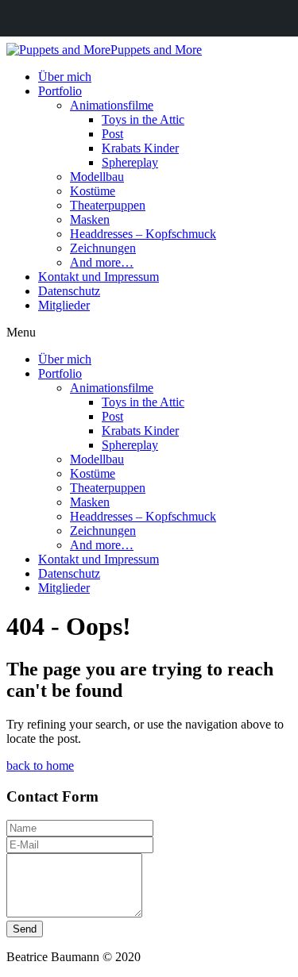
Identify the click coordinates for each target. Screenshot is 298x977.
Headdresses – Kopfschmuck (143, 233)
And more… (102, 262)
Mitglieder (64, 305)
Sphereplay (130, 162)
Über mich (64, 76)
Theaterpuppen (107, 205)
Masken (90, 219)
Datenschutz (69, 291)
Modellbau (97, 176)
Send (25, 929)
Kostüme (92, 191)
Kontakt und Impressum (98, 276)
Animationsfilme (111, 105)
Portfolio (60, 91)
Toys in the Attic (143, 119)
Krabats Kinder (140, 148)
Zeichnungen (103, 248)
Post (112, 133)
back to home (40, 765)
